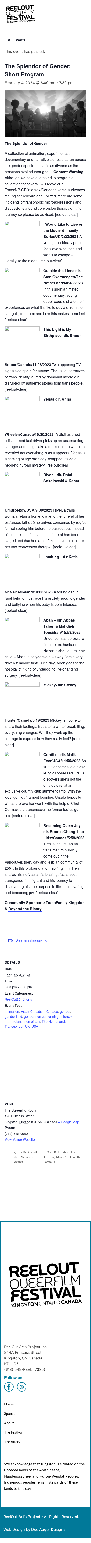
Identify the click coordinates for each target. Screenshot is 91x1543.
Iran (7, 1021)
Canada (52, 1011)
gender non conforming (41, 1016)
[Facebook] (9, 1387)
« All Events (15, 40)
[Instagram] (21, 1387)
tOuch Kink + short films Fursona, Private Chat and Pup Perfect (62, 1157)
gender (65, 1011)
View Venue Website (20, 1139)
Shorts (27, 999)
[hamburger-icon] (82, 14)
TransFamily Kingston (65, 902)
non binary (32, 1021)
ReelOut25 (13, 999)
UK (27, 1026)
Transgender (14, 1026)
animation (12, 1011)
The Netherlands (54, 1021)
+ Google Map (68, 1122)
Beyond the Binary (25, 908)
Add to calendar (29, 940)
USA (35, 1026)
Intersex (66, 1016)
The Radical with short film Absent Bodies (26, 1156)
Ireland (17, 1021)
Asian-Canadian (33, 1011)
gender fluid (13, 1016)
